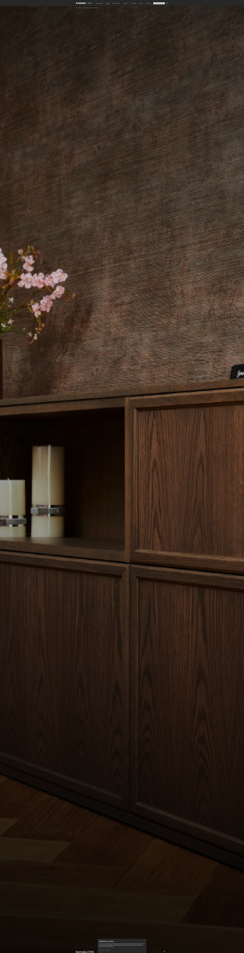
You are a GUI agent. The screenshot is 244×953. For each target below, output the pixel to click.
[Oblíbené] (167, 3)
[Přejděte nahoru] (241, 950)
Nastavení (108, 949)
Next (241, 483)
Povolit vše (102, 949)
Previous (2, 483)
